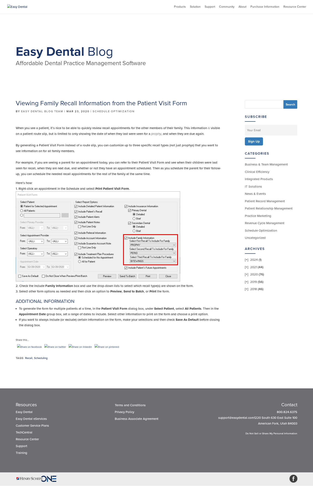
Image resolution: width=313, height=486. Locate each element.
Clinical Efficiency (257, 172)
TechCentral (24, 432)
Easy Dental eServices (31, 419)
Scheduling (41, 358)
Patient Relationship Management (269, 208)
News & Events (255, 194)
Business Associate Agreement (136, 419)
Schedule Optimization (114, 111)
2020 (254, 274)
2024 (254, 260)
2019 (253, 282)
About (242, 7)
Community (226, 7)
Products (180, 7)
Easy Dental (24, 412)
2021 (253, 267)
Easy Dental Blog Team (42, 111)
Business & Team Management (266, 164)
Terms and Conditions (130, 405)
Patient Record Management (265, 201)
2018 (253, 289)
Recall (28, 358)
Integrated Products (259, 179)
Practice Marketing (258, 216)
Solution (195, 7)
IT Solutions (253, 186)
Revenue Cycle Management (264, 223)
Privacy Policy (124, 412)
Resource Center (294, 7)
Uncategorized (255, 238)
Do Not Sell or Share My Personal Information (271, 433)
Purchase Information (264, 7)
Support (210, 7)
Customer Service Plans (32, 426)
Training (21, 453)
